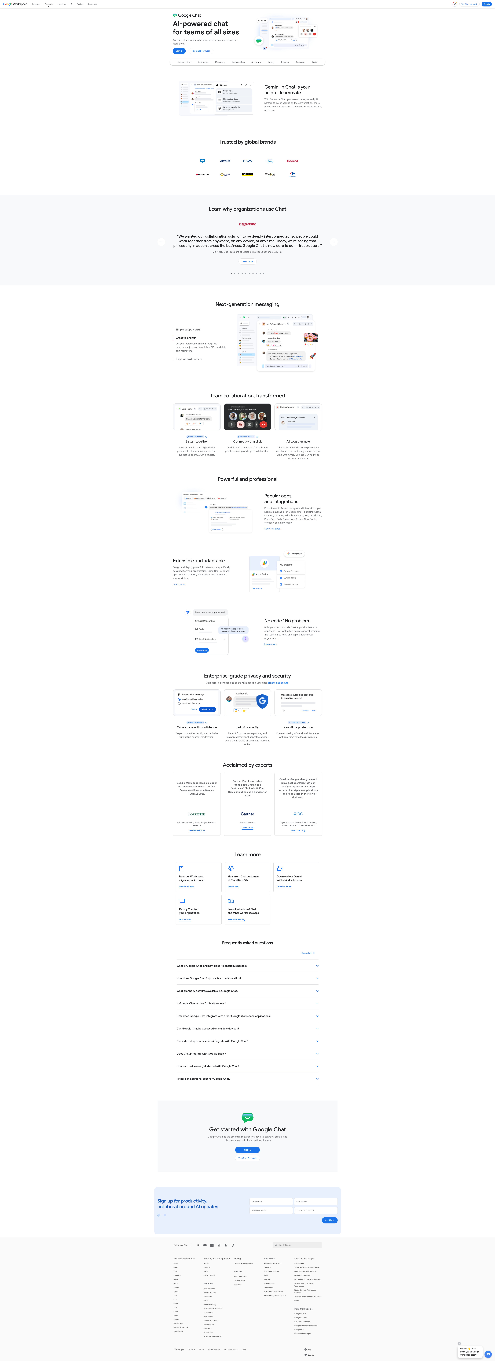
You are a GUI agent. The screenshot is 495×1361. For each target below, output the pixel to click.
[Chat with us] (488, 1354)
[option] (184, 62)
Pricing (80, 4)
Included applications (184, 1258)
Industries (62, 4)
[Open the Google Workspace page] (15, 4)
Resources (92, 4)
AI (71, 4)
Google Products (231, 1349)
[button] (488, 1354)
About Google (214, 1349)
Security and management (217, 1258)
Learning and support (305, 1258)
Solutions (36, 4)
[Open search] (455, 4)
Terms (201, 1349)
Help (244, 1349)
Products (49, 4)
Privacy (192, 1349)
